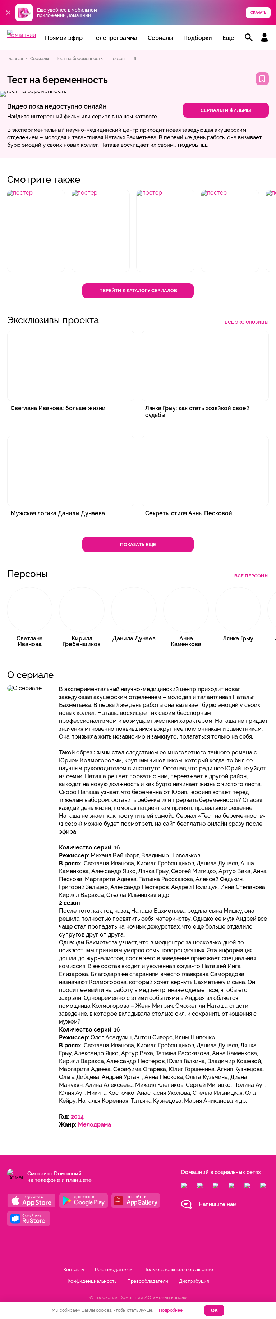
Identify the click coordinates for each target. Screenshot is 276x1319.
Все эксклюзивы (247, 322)
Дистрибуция (194, 1281)
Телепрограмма (115, 38)
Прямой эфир (64, 38)
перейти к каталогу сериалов (138, 290)
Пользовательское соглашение (178, 1269)
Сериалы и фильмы (226, 110)
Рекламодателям (114, 1269)
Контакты (73, 1269)
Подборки (197, 38)
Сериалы (160, 38)
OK (214, 1310)
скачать (258, 12)
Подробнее (171, 1310)
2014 (77, 1116)
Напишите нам (217, 1204)
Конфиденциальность (92, 1281)
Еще (228, 38)
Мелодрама (94, 1124)
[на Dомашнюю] (21, 35)
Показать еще (138, 544)
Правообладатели (147, 1281)
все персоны (251, 576)
